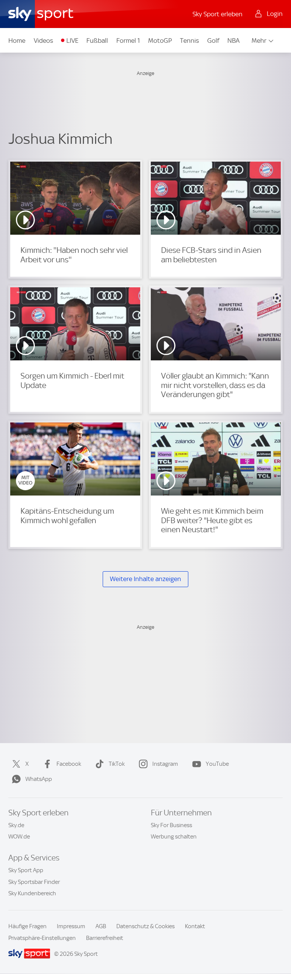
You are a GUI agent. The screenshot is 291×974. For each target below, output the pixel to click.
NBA (233, 40)
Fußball (97, 40)
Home (16, 40)
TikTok (117, 763)
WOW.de (19, 836)
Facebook (68, 763)
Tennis (189, 40)
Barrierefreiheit (104, 938)
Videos (43, 40)
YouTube (217, 763)
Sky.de (16, 825)
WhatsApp (38, 779)
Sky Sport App (25, 870)
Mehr (259, 40)
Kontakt (195, 926)
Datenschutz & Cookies (145, 926)
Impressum (71, 926)
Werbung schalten (174, 836)
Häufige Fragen (27, 926)
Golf (213, 40)
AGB (100, 926)
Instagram (165, 763)
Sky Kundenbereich (32, 893)
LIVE (72, 40)
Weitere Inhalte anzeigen (145, 579)
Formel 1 (128, 40)
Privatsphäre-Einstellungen (42, 938)
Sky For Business (171, 825)
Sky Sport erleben (217, 14)
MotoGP (160, 40)
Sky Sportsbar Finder (34, 882)
